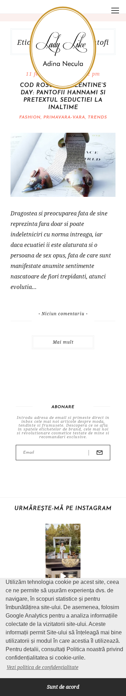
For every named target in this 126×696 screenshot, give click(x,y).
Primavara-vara (64, 117)
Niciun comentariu (63, 314)
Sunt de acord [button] (63, 686)
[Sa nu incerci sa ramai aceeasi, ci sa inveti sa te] (63, 576)
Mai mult (63, 342)
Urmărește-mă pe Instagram (63, 508)
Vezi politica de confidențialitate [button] (42, 667)
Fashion (30, 117)
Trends (97, 117)
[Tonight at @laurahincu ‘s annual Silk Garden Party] (63, 541)
